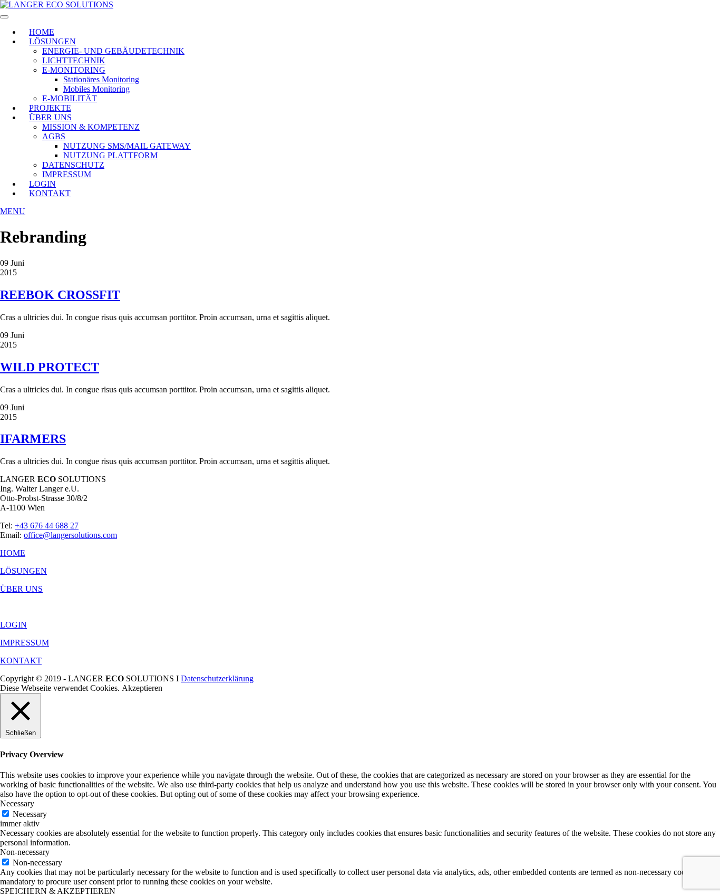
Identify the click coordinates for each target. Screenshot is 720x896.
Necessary (30, 814)
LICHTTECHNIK (73, 60)
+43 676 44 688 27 (47, 525)
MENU (12, 211)
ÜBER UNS (50, 117)
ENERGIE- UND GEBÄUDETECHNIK (113, 50)
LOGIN (42, 183)
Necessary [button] (17, 803)
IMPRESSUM (66, 174)
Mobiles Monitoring (96, 88)
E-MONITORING (73, 69)
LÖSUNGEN (52, 41)
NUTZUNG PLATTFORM (110, 155)
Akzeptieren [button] (142, 687)
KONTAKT (50, 193)
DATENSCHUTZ (73, 164)
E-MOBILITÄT (69, 98)
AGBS (53, 136)
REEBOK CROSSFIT (60, 295)
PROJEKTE (50, 107)
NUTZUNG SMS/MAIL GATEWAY (127, 145)
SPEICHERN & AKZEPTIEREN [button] (57, 891)
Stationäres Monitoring (101, 79)
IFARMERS (33, 439)
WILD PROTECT (49, 367)
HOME (41, 31)
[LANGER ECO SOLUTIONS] (56, 4)
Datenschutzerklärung (217, 678)
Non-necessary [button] (25, 851)
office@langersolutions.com (70, 535)
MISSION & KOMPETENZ (91, 126)
